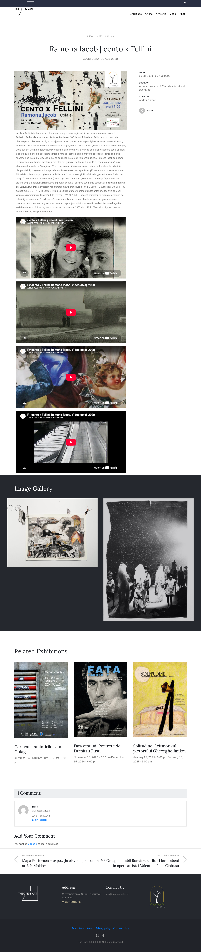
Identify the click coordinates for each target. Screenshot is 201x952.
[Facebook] (103, 935)
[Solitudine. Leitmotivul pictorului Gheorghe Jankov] (160, 699)
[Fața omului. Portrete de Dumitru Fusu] (100, 699)
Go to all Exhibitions (101, 36)
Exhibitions (135, 13)
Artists (149, 13)
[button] (71, 902)
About (183, 13)
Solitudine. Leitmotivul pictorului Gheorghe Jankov (159, 748)
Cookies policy (121, 928)
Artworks (161, 13)
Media (173, 13)
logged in (32, 844)
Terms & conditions (82, 928)
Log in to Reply (39, 820)
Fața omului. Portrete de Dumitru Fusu (97, 748)
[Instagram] (97, 935)
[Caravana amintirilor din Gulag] (41, 700)
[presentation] (10, 508)
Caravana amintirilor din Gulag (37, 749)
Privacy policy (103, 928)
